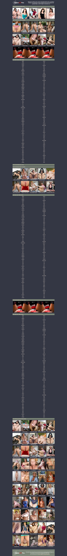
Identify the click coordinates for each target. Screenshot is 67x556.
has (44, 102)
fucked (44, 229)
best (44, 203)
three (23, 285)
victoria (44, 155)
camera (23, 329)
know (23, 111)
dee (44, 85)
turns (23, 154)
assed (23, 65)
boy (44, 72)
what (44, 411)
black (44, 70)
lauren (23, 113)
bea (23, 203)
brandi (23, 73)
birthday (22, 70)
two (44, 154)
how (44, 240)
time (23, 151)
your (44, 162)
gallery (23, 96)
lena (23, 114)
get (44, 96)
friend (23, 92)
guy (23, 100)
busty (44, 73)
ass (44, 199)
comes (23, 80)
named (44, 259)
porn (23, 132)
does (44, 87)
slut (44, 139)
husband (44, 106)
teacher (23, 147)
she (23, 137)
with (44, 158)
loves (23, 370)
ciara (23, 77)
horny (44, 103)
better (23, 69)
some (23, 140)
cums (23, 218)
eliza (44, 88)
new (23, 125)
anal (23, 62)
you (44, 296)
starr (44, 141)
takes (23, 281)
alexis (44, 61)
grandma (22, 99)
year (23, 296)
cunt (44, 218)
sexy (44, 136)
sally (23, 270)
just (23, 110)
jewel (23, 244)
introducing (23, 107)
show (23, 139)
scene (44, 270)
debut (23, 85)
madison (44, 117)
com (44, 214)
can (23, 76)
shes (44, 137)
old (44, 128)
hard (23, 102)
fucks (44, 95)
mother (23, 259)
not (44, 126)
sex (23, 136)
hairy (44, 100)
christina (44, 76)
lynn (23, 117)
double (23, 88)
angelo (23, 199)
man (44, 118)
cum (44, 81)
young (23, 162)
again (23, 61)
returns (23, 133)
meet (44, 255)
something (44, 140)
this (44, 148)
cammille (44, 329)
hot (22, 240)
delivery (23, 87)
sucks (23, 144)
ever (44, 225)
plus (44, 266)
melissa (23, 121)
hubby (23, 106)
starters (23, 143)
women (23, 159)
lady (44, 111)
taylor (44, 281)
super (44, 144)
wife (23, 158)
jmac (44, 244)
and (44, 62)
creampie (44, 80)
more (44, 122)
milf (44, 121)
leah (44, 113)
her (22, 103)
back (23, 66)
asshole (44, 65)
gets (23, 98)
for (44, 91)
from (44, 92)
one (23, 129)
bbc (44, 66)
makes (23, 118)
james (44, 107)
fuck (23, 229)
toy (44, 152)
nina (23, 126)
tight (44, 285)
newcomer (44, 125)
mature (23, 255)
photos (23, 266)
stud (44, 143)
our (44, 129)
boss (23, 72)
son (23, 141)
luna (44, 370)
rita (44, 133)
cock (44, 77)
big (44, 69)
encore (23, 225)
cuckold (23, 81)
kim (44, 110)
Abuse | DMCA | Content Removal (44, 554)
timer (44, 151)
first (23, 91)
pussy (44, 132)
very (23, 155)
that (44, 147)
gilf (44, 98)
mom (23, 122)
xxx (44, 159)
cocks (23, 214)
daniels (23, 84)
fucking (23, 95)
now (23, 128)
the (22, 148)
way (23, 411)
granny (44, 99)
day (44, 84)
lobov (44, 114)
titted (23, 152)
